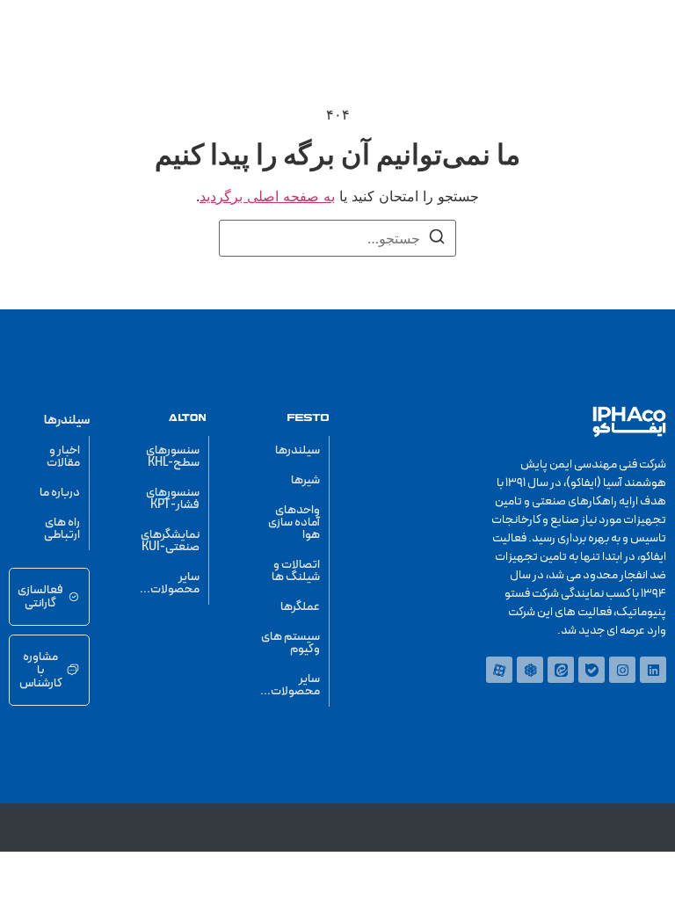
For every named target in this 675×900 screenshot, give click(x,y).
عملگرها (300, 607)
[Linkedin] (653, 670)
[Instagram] (622, 670)
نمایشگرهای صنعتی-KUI (170, 541)
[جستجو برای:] (337, 238)
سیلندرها (297, 450)
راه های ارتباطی (62, 528)
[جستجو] (437, 239)
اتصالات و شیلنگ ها (296, 570)
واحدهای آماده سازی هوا (294, 522)
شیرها (305, 480)
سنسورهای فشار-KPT (173, 498)
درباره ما (60, 492)
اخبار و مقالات (63, 456)
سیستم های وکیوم (290, 643)
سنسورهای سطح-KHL (173, 456)
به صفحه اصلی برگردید (267, 196)
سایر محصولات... (290, 685)
